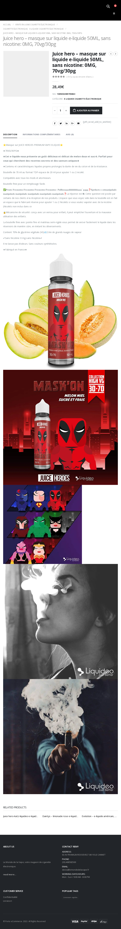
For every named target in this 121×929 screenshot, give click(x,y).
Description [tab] (10, 134)
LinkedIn (66, 123)
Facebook (54, 123)
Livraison (7, 900)
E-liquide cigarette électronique (82, 99)
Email (78, 123)
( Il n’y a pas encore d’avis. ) (79, 76)
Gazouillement (60, 123)
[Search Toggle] (108, 6)
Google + (72, 123)
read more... (9, 874)
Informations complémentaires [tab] (41, 134)
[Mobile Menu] (114, 13)
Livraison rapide (70, 897)
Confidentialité (10, 897)
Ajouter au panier (88, 110)
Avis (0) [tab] (70, 134)
